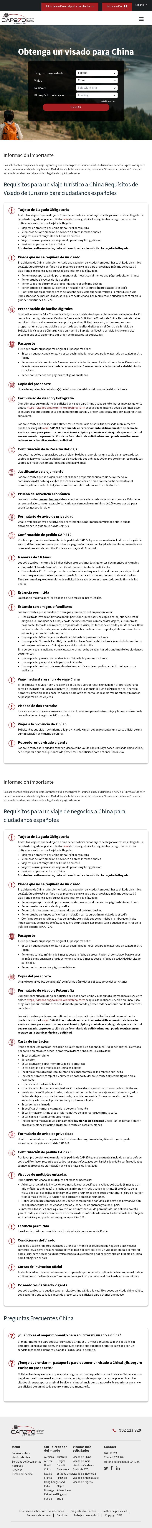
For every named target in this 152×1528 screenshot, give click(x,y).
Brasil (47, 1465)
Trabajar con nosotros (86, 1515)
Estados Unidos (66, 1474)
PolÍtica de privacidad (115, 1511)
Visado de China (82, 1457)
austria (48, 1461)
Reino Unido (51, 1494)
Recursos (17, 1466)
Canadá (61, 1465)
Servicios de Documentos (26, 1462)
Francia (48, 1478)
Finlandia (62, 1478)
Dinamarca (63, 1469)
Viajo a (38, 81)
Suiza (60, 1499)
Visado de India (81, 1461)
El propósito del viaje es (49, 94)
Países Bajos (64, 1490)
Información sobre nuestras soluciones (41, 1511)
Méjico (60, 1486)
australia (62, 1457)
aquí (66, 219)
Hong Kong (50, 1482)
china (47, 1469)
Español (139, 5)
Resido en (40, 88)
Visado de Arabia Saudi (86, 1478)
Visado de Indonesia (84, 1474)
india (47, 1486)
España (48, 1474)
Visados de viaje (21, 1457)
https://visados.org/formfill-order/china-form (56, 408)
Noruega (49, 1490)
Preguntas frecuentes (83, 1511)
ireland (61, 1482)
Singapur (62, 1494)
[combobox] (96, 95)
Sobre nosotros (21, 1453)
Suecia (48, 1499)
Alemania (49, 1457)
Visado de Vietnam (83, 1465)
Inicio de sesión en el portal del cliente (68, 7)
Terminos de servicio (39, 1515)
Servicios (17, 1470)
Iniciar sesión (114, 7)
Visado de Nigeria (83, 1482)
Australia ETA (80, 1469)
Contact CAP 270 (113, 1457)
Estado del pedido (22, 1474)
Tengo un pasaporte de (48, 73)
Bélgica (61, 1461)
